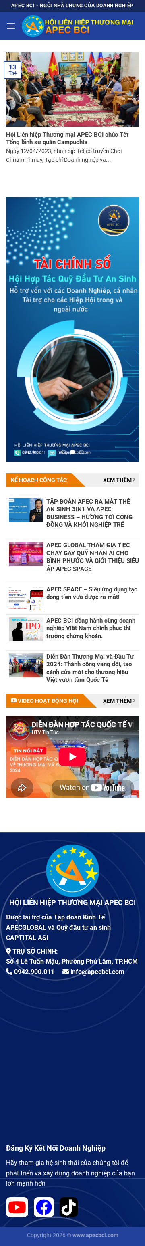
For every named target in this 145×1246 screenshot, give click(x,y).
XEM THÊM (118, 480)
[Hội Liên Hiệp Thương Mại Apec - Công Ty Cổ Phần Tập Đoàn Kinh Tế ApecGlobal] (77, 26)
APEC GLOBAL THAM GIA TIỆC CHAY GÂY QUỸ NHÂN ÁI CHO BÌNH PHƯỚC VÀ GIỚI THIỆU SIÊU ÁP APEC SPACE (92, 557)
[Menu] (11, 26)
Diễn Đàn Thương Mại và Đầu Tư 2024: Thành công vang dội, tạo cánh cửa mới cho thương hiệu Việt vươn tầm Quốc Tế (90, 668)
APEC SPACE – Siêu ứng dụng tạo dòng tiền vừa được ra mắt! (91, 593)
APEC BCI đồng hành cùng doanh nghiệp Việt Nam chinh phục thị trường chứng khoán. (90, 628)
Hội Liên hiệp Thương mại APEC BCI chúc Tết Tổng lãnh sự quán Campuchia (67, 138)
